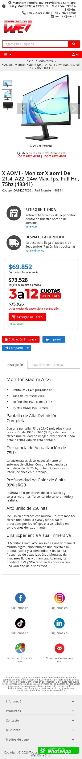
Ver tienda (31, 227)
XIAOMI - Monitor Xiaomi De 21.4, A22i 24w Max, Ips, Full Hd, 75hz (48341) (41, 66)
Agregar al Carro (30, 317)
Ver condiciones (34, 250)
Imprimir (56, 339)
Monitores (45, 61)
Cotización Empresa (22, 339)
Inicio (29, 61)
